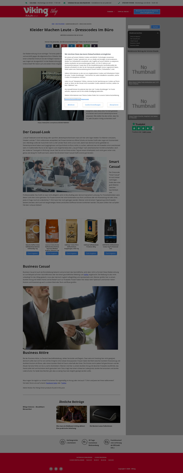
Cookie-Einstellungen (93, 105)
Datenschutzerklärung (72, 99)
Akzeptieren (114, 105)
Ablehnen (71, 105)
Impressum (85, 99)
